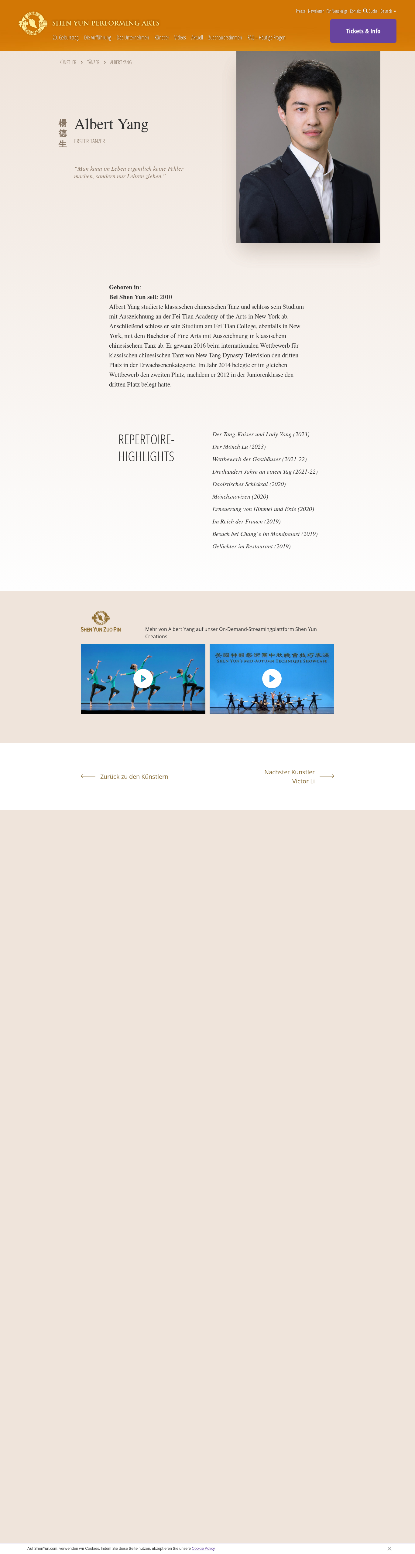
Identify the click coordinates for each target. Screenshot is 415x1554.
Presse (301, 11)
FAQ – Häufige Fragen (267, 37)
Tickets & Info (363, 30)
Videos (180, 37)
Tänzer (93, 62)
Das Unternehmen (133, 37)
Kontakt (355, 11)
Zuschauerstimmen (225, 37)
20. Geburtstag (66, 37)
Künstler (162, 37)
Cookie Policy (203, 1548)
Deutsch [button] (386, 11)
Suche (373, 11)
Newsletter (316, 11)
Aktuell (197, 37)
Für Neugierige (337, 11)
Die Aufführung (97, 37)
